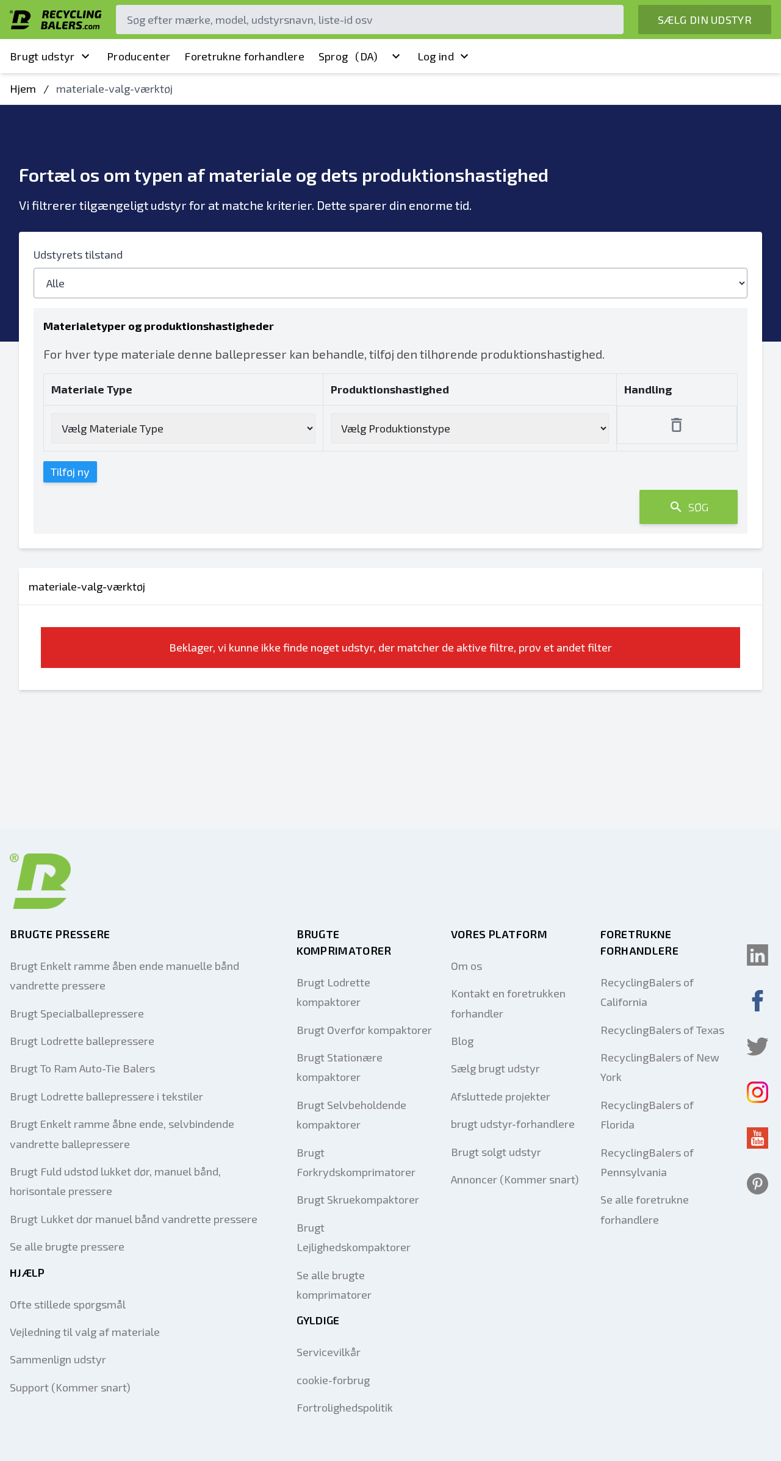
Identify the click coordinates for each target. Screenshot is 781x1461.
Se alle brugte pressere (67, 1246)
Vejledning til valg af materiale (85, 1331)
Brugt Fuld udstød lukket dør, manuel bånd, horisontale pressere (115, 1181)
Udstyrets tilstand (78, 254)
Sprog (348, 56)
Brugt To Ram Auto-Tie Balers (82, 1068)
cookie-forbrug (333, 1380)
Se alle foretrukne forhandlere (644, 1209)
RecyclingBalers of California (647, 991)
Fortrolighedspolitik (345, 1407)
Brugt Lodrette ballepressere (82, 1040)
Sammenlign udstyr (58, 1359)
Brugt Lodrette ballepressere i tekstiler (106, 1096)
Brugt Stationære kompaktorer (340, 1066)
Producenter (138, 56)
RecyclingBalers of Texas (662, 1029)
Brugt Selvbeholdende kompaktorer (351, 1114)
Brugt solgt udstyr (496, 1151)
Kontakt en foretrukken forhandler (508, 1002)
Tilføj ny (70, 471)
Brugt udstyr (42, 56)
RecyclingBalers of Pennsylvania (647, 1162)
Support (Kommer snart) (70, 1387)
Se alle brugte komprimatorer (334, 1284)
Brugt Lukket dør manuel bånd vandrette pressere (133, 1219)
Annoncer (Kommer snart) (515, 1179)
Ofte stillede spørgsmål (68, 1304)
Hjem (23, 88)
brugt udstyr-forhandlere (513, 1123)
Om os (466, 965)
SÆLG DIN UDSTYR (705, 19)
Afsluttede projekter (500, 1096)
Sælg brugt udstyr (495, 1068)
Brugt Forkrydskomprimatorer (356, 1162)
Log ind (435, 56)
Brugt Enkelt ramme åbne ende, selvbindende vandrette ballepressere (122, 1133)
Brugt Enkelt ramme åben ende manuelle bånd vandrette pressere (124, 975)
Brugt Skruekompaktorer (358, 1199)
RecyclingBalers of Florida (647, 1114)
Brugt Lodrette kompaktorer (333, 991)
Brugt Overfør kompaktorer (364, 1029)
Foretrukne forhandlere (244, 56)
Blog (462, 1040)
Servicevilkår (329, 1352)
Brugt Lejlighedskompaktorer (354, 1237)
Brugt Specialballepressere (77, 1013)
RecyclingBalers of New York (659, 1066)
